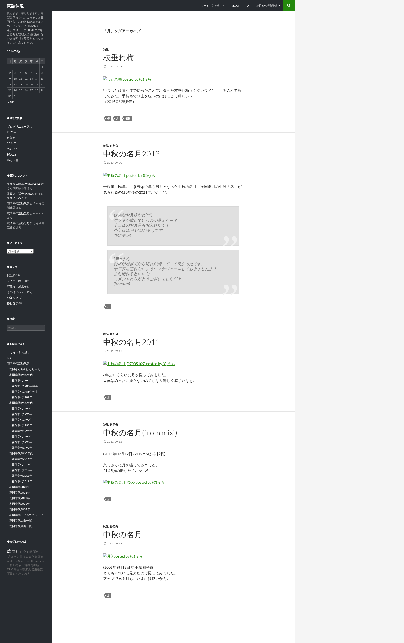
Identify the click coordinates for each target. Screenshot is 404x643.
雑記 (106, 49)
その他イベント (17, 292)
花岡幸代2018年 (22, 475)
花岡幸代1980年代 (21, 375)
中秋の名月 (122, 534)
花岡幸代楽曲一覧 (20, 520)
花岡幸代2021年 (19, 492)
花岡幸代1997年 (22, 447)
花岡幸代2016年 (22, 464)
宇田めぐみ (14, 573)
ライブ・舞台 (15, 281)
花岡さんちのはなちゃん (24, 369)
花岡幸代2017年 (22, 470)
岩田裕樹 (24, 565)
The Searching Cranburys (28, 561)
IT (21, 552)
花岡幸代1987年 (22, 380)
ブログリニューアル (19, 126)
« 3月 (11, 102)
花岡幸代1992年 (22, 419)
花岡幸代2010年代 (21, 453)
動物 (30, 552)
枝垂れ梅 (118, 57)
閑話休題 (15, 5)
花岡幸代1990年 (22, 408)
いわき (26, 573)
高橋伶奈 (19, 569)
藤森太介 (28, 556)
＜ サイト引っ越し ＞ (213, 5)
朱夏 (28, 569)
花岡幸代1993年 (22, 425)
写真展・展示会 (17, 286)
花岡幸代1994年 (22, 431)
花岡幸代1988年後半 (25, 391)
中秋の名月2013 (131, 153)
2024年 (11, 143)
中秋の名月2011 (131, 342)
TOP (247, 5)
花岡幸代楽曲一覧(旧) (22, 526)
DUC (10, 569)
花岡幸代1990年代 (21, 403)
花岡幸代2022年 (19, 498)
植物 (127, 118)
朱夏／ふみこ (15, 198)
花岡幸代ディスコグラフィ (26, 515)
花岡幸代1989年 (22, 397)
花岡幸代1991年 (22, 414)
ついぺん (12, 149)
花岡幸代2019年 (22, 481)
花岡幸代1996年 (22, 442)
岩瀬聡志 (37, 569)
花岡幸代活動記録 (266, 5)
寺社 (15, 551)
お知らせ (12, 297)
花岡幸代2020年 (19, 487)
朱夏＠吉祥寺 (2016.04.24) (24, 184)
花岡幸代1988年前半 (25, 386)
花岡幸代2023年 (19, 503)
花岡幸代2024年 (19, 509)
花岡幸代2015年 (22, 459)
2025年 (11, 132)
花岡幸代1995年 (22, 436)
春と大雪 (12, 160)
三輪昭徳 (12, 565)
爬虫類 (34, 565)
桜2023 (11, 154)
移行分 (114, 145)
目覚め (11, 137)
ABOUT (235, 5)
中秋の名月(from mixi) (140, 432)
